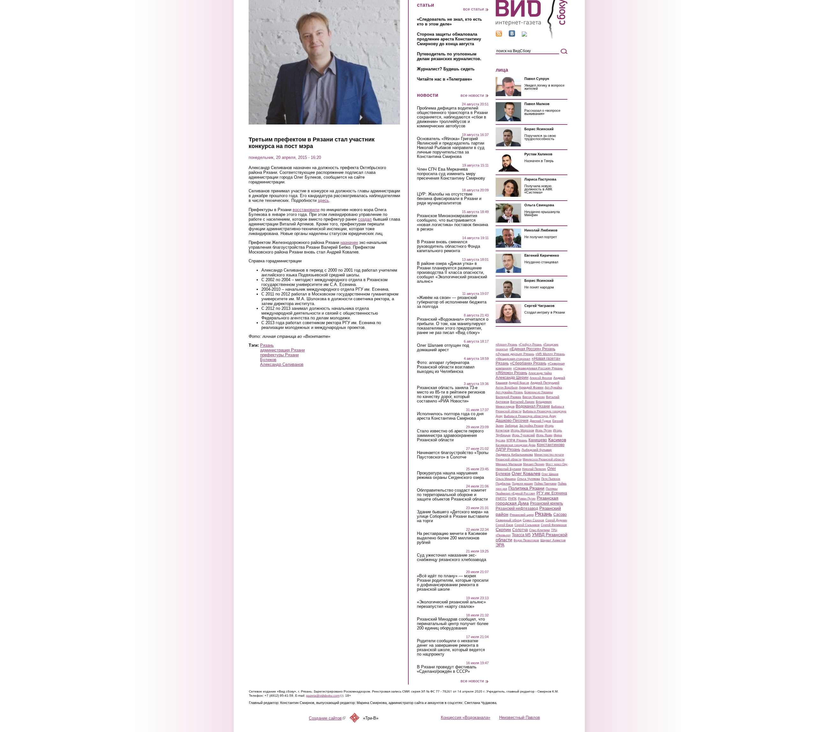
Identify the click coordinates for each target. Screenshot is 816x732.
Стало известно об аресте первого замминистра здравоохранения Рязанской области (450, 435)
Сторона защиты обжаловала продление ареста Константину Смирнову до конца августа (449, 39)
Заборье (511, 425)
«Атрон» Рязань (506, 344)
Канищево (537, 440)
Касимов (557, 439)
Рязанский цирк (522, 514)
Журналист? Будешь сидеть (446, 69)
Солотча (520, 530)
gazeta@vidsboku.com (324, 695)
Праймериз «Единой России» (515, 493)
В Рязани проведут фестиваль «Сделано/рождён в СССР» (447, 669)
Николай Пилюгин (534, 469)
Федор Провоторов (526, 540)
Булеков (268, 359)
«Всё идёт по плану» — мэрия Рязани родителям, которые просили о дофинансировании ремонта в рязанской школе (452, 583)
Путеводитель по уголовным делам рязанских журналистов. (449, 56)
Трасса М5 (521, 535)
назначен (349, 242)
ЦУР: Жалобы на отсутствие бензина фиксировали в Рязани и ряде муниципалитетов (449, 198)
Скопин (503, 529)
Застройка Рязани (531, 425)
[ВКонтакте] (512, 35)
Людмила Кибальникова (514, 454)
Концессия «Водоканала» (465, 717)
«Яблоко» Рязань (511, 373)
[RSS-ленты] (499, 35)
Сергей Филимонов (554, 525)
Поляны (551, 488)
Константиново (551, 445)
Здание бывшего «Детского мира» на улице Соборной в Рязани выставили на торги (453, 516)
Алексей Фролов (541, 378)
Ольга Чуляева (528, 478)
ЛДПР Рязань (508, 449)
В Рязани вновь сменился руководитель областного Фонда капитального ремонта (448, 246)
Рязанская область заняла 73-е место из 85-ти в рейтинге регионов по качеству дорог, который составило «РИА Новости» (451, 394)
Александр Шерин (512, 377)
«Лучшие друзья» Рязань (515, 354)
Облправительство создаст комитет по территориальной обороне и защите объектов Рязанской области (452, 494)
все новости (472, 95)
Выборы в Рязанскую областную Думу (530, 416)
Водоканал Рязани (533, 406)
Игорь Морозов (522, 430)
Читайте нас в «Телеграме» (444, 79)
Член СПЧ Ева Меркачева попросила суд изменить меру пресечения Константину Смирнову (451, 174)
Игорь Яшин (544, 435)
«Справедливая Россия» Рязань (538, 368)
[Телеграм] (524, 35)
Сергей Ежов (504, 525)
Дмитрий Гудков (540, 421)
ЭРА (500, 544)
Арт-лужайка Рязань (509, 392)
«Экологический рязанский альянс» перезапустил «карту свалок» (451, 604)
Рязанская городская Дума (527, 500)
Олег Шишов (550, 474)
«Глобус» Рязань (530, 344)
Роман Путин (527, 498)
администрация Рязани (282, 350)
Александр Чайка (540, 373)
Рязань (267, 345)
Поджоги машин (522, 483)
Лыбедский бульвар (536, 449)
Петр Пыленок (550, 478)
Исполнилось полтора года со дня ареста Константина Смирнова (450, 416)
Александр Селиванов (281, 364)
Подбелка (503, 483)
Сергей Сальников (527, 525)
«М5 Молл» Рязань (550, 354)
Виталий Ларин (522, 401)
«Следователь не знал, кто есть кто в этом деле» (449, 21)
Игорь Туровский (523, 435)
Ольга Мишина (506, 478)
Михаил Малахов (509, 464)
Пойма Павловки (545, 483)
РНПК (512, 498)
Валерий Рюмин (508, 397)
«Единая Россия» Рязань (532, 349)
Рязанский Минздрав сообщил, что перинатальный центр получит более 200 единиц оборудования (452, 623)
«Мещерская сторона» (513, 358)
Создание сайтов (327, 718)
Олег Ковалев (526, 473)
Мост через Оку (556, 464)
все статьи (473, 9)
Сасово (560, 514)
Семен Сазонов (533, 520)
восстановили (306, 209)
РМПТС (501, 498)
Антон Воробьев (507, 387)
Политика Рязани (526, 488)
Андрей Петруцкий (544, 382)
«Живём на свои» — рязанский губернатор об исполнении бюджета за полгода (451, 302)
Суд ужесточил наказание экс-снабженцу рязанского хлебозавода (451, 557)
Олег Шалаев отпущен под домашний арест (443, 347)
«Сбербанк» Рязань (528, 363)
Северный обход (508, 520)
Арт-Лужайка (553, 387)
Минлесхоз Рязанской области (544, 459)
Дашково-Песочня (512, 420)
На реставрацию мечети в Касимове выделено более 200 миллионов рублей (452, 538)
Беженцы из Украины (538, 392)
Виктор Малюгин (533, 397)
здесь (323, 200)
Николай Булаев (508, 469)
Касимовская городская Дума (516, 445)
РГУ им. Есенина (551, 493)
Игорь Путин (543, 430)
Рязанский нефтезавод (517, 508)
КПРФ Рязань (516, 440)
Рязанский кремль (546, 503)
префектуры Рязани (279, 354)
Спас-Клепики (539, 530)
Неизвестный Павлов (519, 717)
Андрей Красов (519, 382)
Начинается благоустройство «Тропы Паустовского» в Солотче (452, 455)
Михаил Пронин (533, 464)
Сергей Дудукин (556, 520)
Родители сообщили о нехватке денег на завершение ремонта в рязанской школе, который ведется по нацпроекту (451, 648)
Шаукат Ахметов (552, 540)
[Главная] (531, 37)
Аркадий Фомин (531, 387)
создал (365, 219)
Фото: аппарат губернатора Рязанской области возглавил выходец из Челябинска (446, 367)
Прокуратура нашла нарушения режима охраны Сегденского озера (450, 475)
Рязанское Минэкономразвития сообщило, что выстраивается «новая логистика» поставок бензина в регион (452, 222)
